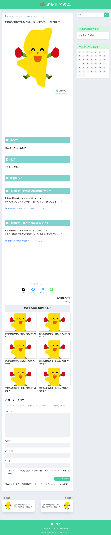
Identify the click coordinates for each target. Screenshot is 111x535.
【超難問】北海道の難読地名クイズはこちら (25, 208)
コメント (10, 412)
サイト (8, 461)
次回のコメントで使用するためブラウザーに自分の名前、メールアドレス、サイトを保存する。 (38, 472)
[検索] (106, 15)
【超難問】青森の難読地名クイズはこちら (24, 241)
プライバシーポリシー (60, 528)
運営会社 (47, 528)
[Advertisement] (37, 115)
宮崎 (68, 298)
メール (9, 451)
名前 (8, 441)
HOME (56, 524)
